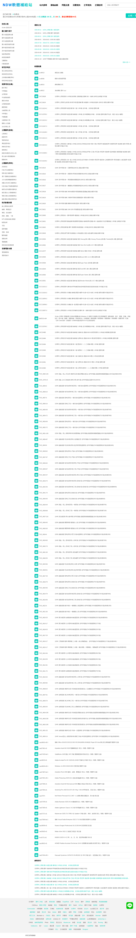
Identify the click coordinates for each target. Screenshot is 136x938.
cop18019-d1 (43, 760)
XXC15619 (42, 197)
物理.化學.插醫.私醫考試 (9, 189)
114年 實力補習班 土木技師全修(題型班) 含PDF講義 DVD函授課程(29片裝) (78, 635)
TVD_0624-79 (43, 594)
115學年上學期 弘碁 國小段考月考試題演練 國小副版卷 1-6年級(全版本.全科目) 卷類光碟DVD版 (84, 102)
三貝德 (80, 912)
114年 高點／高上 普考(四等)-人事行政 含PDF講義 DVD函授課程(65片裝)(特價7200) (80, 540)
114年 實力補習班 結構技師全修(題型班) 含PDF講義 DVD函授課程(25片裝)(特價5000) (81, 617)
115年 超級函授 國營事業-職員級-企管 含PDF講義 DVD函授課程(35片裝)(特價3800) (80, 528)
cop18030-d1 (43, 825)
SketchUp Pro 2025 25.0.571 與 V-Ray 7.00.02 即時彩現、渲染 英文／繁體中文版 (80, 790)
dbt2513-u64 (43, 318)
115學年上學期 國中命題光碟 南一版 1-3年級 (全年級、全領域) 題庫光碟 (77, 108)
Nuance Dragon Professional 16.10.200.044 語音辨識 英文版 (73, 825)
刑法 (53, 915)
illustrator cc (40, 915)
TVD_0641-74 (43, 493)
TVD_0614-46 (43, 653)
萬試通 (52, 926)
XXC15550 (42, 275)
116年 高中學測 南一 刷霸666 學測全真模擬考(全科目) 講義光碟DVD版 (76, 174)
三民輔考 (51, 929)
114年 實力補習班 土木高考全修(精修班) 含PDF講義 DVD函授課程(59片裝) (78, 659)
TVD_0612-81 (43, 665)
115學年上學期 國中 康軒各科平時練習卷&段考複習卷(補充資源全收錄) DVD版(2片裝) (81, 286)
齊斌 (74, 912)
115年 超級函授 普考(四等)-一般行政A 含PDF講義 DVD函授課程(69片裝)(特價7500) (80, 421)
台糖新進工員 (6, 120)
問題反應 (65, 5)
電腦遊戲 (4, 242)
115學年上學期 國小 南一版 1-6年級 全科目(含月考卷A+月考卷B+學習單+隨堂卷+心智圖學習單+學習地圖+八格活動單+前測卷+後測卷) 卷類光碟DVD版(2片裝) (93, 161)
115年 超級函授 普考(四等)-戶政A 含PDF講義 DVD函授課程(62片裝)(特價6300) (79, 451)
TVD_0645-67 (43, 469)
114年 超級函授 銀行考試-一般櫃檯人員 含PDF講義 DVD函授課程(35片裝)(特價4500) (81, 611)
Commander (31, 908)
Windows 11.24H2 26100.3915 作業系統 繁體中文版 (70, 766)
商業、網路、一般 (7, 216)
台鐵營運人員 (6, 110)
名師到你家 (59, 908)
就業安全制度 (40, 919)
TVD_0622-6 (43, 605)
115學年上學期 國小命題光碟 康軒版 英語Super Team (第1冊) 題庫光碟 (76, 263)
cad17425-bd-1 (43, 754)
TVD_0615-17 (43, 647)
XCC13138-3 (43, 132)
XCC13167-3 (43, 126)
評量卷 (65, 915)
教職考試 (4, 150)
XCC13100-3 (43, 292)
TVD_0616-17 (43, 641)
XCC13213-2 (43, 145)
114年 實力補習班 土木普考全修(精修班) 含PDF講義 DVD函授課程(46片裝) (78, 653)
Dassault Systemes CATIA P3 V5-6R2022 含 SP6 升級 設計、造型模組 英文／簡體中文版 (82, 855)
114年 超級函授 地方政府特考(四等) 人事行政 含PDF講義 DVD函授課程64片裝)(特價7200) (82, 677)
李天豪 (71, 915)
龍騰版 (59, 901)
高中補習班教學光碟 (8, 51)
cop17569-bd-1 (43, 819)
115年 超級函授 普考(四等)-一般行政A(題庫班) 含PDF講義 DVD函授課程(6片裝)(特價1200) (82, 397)
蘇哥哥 (59, 915)
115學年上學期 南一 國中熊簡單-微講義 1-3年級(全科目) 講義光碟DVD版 (77, 215)
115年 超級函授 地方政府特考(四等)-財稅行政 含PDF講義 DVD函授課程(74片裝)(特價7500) (83, 481)
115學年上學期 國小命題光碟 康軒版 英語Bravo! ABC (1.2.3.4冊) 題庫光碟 (77, 257)
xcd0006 (41, 78)
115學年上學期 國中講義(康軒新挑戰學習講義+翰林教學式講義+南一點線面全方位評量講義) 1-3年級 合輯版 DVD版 (90, 221)
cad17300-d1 (43, 807)
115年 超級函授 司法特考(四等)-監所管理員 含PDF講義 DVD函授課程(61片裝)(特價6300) (82, 570)
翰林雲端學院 (6, 54)
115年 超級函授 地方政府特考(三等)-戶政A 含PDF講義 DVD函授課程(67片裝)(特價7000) (82, 469)
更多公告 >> (126, 62)
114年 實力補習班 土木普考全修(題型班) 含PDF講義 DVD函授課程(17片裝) (78, 623)
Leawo (46, 926)
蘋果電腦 (4, 229)
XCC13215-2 (43, 120)
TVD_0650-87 (43, 439)
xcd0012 (41, 90)
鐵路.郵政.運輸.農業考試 (9, 199)
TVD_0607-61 (43, 695)
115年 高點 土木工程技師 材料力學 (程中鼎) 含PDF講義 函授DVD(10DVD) (77, 380)
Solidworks (34, 926)
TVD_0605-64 (43, 706)
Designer (85, 929)
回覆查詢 (76, 5)
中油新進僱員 (6, 97)
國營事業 (4, 107)
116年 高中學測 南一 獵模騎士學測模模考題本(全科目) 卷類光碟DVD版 (76, 185)
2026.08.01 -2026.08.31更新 (51, 39)
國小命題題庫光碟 (7, 34)
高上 (56, 929)
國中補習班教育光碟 (8, 47)
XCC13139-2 (43, 161)
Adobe (54, 912)
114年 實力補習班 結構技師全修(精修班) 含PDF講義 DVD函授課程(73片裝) (78, 671)
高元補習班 (90, 915)
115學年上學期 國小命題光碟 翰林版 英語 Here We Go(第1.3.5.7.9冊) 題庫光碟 (79, 245)
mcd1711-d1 (43, 837)
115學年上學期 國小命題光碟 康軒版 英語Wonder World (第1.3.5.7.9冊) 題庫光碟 (79, 281)
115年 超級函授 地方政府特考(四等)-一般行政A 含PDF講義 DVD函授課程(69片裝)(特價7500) (83, 409)
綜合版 (79, 922)
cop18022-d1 (43, 843)
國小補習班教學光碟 (8, 44)
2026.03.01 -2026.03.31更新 (51, 56)
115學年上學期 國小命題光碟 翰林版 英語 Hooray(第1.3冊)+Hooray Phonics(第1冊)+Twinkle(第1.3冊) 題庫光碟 (88, 239)
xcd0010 (41, 84)
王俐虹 (52, 908)
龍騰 (70, 929)
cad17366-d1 (43, 784)
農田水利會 (5, 100)
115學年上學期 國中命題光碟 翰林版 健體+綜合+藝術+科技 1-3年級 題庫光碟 (78, 251)
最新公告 (38, 25)
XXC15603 (42, 233)
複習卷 (46, 908)
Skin (49, 912)
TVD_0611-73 (43, 671)
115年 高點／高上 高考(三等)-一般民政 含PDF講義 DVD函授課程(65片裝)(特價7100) (80, 510)
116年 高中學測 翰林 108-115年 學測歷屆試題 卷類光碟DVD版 (74, 209)
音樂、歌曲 (5, 232)
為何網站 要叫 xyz (60, 90)
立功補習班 (63, 929)
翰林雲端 (94, 901)
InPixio (81, 905)
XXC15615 (42, 174)
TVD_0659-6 (43, 386)
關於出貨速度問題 (60, 78)
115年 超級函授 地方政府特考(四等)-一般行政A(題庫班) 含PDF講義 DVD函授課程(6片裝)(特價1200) (85, 386)
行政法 (48, 915)
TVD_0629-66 (43, 564)
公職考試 (4, 133)
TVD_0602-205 (43, 724)
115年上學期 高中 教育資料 (51, 36)
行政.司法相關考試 (7, 170)
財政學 (104, 915)
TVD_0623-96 (43, 600)
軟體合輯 (4, 222)
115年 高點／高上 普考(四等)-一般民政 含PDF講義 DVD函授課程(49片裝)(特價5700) (80, 504)
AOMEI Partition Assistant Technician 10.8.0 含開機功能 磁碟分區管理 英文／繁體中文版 (82, 843)
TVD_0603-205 (43, 718)
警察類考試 (5, 140)
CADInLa (34, 905)
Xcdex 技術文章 (7, 27)
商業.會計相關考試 (7, 173)
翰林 (38, 912)
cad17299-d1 (43, 802)
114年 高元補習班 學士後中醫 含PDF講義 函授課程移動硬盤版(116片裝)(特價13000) (80, 516)
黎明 (59, 912)
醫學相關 (4, 235)
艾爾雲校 (4, 60)
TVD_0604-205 (43, 712)
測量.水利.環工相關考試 (9, 183)
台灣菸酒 (4, 94)
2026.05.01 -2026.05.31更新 (51, 49)
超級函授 (82, 919)
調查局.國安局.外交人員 (9, 153)
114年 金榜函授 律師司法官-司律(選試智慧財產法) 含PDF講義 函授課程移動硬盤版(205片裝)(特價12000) (87, 724)
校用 (70, 912)
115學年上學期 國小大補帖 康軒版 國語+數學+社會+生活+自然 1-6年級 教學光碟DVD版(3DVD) (84, 298)
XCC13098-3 (43, 304)
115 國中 (31, 901)
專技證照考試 (6, 143)
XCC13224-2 (43, 108)
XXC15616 (42, 180)
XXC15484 (42, 338)
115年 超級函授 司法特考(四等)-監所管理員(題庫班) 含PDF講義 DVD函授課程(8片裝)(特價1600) (84, 445)
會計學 (102, 908)
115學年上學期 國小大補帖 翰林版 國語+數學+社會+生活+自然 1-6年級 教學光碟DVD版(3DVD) (84, 292)
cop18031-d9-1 (43, 742)
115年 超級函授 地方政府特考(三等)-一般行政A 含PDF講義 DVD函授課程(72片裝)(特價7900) (83, 415)
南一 (40, 926)
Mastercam (67, 922)
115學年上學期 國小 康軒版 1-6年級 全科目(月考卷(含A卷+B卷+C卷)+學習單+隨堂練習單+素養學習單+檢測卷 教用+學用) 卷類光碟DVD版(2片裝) (93, 145)
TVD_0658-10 (43, 392)
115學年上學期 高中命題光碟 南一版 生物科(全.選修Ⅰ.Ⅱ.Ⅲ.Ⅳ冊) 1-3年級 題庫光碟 (79, 356)
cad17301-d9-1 (43, 778)
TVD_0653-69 (43, 421)
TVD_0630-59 (43, 558)
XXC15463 (42, 350)
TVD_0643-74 (43, 481)
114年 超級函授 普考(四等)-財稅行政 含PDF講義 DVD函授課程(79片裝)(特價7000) (80, 582)
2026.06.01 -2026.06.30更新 (51, 46)
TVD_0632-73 (43, 546)
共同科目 (4, 166)
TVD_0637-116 (43, 516)
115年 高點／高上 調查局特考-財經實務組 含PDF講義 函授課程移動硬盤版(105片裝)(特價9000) (84, 433)
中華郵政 (4, 91)
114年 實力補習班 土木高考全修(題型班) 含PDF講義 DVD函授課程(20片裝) (78, 629)
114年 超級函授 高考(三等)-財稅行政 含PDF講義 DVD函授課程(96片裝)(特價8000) (80, 588)
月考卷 (31, 922)
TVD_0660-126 (43, 374)
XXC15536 (42, 263)
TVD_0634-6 (43, 534)
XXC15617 (42, 185)
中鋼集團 (4, 117)
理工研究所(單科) (7, 71)
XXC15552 (42, 245)
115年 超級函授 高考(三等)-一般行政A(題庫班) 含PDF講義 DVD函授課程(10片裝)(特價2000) (83, 403)
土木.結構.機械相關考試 (9, 179)
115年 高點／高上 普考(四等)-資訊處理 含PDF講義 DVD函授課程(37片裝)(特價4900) (80, 552)
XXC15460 (42, 368)
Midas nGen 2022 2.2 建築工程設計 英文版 (68, 831)
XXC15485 (42, 332)
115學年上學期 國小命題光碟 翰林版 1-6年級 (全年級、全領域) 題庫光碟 (77, 126)
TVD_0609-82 (43, 683)
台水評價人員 (6, 126)
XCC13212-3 (43, 138)
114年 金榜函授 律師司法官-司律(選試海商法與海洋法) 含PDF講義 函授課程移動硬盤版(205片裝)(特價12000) (88, 718)
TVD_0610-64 (43, 677)
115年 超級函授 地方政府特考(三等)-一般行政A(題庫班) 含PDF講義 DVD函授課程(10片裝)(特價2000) (86, 391)
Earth (75, 905)
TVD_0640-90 (43, 498)
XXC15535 (42, 257)
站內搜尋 (43, 5)
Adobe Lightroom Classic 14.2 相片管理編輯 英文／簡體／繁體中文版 (76, 807)
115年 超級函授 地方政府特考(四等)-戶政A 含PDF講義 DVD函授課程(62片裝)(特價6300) (82, 463)
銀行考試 (4, 88)
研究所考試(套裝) (7, 80)
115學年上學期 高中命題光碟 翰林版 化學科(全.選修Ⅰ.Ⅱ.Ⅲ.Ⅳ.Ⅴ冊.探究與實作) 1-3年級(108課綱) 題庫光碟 (86, 338)
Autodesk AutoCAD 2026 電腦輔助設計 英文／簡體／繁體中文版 (74, 748)
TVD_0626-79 (43, 582)
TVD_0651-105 (43, 433)
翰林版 (50, 905)
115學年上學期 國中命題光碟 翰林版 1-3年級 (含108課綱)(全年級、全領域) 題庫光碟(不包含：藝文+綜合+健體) (89, 114)
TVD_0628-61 (43, 570)
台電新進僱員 (6, 104)
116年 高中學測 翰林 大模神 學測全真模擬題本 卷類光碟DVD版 (74, 197)
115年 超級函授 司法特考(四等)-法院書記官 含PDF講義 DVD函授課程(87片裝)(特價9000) (82, 439)
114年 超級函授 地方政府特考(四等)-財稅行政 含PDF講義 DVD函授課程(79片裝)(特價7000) (83, 594)
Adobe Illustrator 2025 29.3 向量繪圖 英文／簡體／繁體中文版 (74, 802)
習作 (83, 915)
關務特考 (4, 159)
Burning (100, 922)
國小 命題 (65, 926)
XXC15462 (42, 356)
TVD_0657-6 (43, 397)
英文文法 (59, 922)
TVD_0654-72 (43, 415)
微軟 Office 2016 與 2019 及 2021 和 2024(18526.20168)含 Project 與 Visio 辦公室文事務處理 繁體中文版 (87, 742)
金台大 (86, 908)
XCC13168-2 (43, 153)
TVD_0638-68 (43, 510)
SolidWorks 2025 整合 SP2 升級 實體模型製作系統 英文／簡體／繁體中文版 (78, 754)
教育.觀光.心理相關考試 (9, 192)
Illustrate (98, 915)
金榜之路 (48, 919)
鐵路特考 (4, 137)
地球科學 (102, 926)
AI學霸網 (39, 908)
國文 (106, 922)
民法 (92, 912)
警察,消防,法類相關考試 (9, 196)
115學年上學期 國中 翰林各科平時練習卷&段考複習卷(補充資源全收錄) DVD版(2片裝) (61, 868)
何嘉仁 (65, 912)
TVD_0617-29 (43, 635)
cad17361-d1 (43, 748)
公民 (46, 901)
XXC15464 (42, 344)
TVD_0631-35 (43, 552)
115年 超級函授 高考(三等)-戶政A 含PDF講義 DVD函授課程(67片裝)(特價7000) (79, 457)
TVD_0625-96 (43, 588)
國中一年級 (73, 926)
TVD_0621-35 (43, 611)
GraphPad (66, 901)
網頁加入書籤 (59, 72)
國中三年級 (87, 905)
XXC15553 (42, 239)
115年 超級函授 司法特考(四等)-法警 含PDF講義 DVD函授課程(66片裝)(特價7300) (80, 564)
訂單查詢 (87, 5)
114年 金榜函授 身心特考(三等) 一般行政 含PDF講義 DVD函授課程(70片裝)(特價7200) (81, 700)
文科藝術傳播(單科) (8, 77)
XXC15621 (42, 209)
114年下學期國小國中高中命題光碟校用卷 (55, 59)
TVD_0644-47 (43, 475)
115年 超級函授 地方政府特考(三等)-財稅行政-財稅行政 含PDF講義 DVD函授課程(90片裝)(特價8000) (86, 487)
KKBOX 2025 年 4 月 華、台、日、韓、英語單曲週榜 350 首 (73, 837)
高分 (104, 912)
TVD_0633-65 (43, 540)
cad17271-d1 (43, 813)
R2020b (80, 908)
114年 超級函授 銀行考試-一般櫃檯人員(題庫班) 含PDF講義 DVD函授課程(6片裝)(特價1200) (83, 605)
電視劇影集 (5, 252)
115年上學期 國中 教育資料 (51, 33)
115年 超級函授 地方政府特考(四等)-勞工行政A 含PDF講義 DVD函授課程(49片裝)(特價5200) (83, 475)
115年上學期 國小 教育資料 (51, 30)
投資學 (67, 908)
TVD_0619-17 (43, 623)
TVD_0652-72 (43, 427)
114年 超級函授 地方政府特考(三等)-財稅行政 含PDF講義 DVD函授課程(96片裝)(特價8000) (83, 599)
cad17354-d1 (43, 790)
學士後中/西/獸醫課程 (8, 156)
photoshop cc (102, 919)
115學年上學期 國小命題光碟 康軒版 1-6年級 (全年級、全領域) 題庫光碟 (77, 138)
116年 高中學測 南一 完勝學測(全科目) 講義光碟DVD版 (72, 168)
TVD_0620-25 (43, 617)
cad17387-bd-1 (43, 772)
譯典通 (88, 901)
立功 (95, 922)
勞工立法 (32, 915)
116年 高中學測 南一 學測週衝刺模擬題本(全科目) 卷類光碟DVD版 (75, 179)
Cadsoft (58, 926)
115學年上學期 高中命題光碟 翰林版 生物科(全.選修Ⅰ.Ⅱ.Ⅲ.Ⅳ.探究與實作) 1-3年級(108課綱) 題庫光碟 (85, 332)
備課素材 (32, 912)
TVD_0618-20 (43, 629)
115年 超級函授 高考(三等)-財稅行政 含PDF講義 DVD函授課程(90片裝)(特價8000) (80, 498)
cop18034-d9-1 (43, 766)
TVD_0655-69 (43, 409)
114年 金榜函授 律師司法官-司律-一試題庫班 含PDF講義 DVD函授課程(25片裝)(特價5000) (82, 730)
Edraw (77, 901)
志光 (107, 908)
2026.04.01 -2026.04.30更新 (51, 52)
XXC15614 (42, 168)
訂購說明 (99, 5)
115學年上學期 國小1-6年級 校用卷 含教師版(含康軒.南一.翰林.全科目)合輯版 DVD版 (81, 96)
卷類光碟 (52, 901)
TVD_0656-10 (43, 403)
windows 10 (56, 919)
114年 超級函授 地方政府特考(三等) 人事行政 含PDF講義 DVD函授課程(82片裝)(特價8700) (83, 683)
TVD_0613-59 (43, 659)
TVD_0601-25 (43, 730)
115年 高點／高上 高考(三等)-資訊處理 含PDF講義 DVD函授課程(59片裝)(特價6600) (80, 558)
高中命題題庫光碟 (7, 41)
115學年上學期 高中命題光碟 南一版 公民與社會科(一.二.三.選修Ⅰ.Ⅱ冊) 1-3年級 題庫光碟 (82, 368)
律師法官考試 (6, 146)
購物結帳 (54, 5)
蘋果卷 (95, 905)
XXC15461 (42, 362)
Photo (46, 922)
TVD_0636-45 (43, 522)
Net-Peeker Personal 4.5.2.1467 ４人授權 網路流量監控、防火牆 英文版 (77, 796)
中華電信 (4, 113)
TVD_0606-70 (43, 701)
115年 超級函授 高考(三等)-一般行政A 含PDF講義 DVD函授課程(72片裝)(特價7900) (80, 427)
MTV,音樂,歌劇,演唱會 (9, 219)
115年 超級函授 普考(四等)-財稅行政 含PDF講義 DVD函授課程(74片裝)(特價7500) (80, 493)
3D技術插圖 (77, 929)
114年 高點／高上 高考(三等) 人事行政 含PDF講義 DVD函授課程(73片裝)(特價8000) (80, 546)
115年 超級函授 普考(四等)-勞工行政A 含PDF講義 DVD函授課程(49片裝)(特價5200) (80, 576)
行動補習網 (5, 64)
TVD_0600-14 (43, 736)
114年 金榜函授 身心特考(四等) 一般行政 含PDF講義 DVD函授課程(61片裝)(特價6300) (81, 695)
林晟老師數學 (6, 57)
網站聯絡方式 (59, 84)
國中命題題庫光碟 (7, 38)
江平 (72, 901)
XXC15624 (42, 102)
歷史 (55, 905)
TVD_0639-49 (43, 504)
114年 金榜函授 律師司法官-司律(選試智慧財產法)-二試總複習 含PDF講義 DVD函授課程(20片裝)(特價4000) (88, 689)
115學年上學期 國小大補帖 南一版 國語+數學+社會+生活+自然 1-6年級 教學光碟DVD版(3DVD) (84, 304)
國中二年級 (39, 901)
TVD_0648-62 (43, 451)
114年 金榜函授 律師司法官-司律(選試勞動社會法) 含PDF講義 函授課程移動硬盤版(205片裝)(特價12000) (87, 712)
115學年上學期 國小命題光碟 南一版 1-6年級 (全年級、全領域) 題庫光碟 (77, 132)
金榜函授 (87, 912)
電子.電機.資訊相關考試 (9, 176)
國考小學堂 (42, 905)
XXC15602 (42, 227)
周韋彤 (52, 922)
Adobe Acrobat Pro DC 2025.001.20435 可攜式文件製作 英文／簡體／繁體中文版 (79, 760)
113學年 (101, 905)
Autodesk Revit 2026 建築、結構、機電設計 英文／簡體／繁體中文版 (76, 772)
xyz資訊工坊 (94, 908)
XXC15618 (42, 191)
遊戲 (84, 922)
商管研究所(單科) (7, 74)
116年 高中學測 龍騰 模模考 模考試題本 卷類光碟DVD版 (72, 203)
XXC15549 (42, 269)
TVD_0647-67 (43, 457)
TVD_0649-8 (43, 445)
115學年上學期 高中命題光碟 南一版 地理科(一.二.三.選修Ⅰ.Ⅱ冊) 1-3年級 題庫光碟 (79, 350)
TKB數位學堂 (63, 905)
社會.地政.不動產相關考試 (10, 186)
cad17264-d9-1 (43, 855)
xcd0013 (41, 72)
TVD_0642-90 (43, 487)
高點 (96, 926)
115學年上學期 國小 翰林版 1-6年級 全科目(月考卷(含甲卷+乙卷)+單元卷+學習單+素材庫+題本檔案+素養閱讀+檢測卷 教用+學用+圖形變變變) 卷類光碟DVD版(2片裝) (92, 153)
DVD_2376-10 (43, 380)
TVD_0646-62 (43, 463)
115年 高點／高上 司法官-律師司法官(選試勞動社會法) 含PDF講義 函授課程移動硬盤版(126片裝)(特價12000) (88, 374)
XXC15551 (42, 281)
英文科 (44, 912)
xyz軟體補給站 (91, 919)
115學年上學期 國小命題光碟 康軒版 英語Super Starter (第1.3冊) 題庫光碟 (77, 274)
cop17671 (42, 796)
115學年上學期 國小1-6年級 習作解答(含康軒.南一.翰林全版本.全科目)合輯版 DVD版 (81, 310)
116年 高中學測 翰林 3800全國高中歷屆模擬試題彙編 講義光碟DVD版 (76, 191)
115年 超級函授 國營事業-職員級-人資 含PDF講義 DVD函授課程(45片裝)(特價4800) (80, 522)
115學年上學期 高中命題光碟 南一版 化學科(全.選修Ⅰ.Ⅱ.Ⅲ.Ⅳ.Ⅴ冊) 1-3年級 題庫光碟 (80, 362)
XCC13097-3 (43, 310)
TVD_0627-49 (43, 576)
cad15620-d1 (43, 831)
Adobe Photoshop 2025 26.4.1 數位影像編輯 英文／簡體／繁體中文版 (76, 778)
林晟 (73, 922)
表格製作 (65, 919)
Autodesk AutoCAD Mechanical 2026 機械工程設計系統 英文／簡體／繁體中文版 (79, 784)
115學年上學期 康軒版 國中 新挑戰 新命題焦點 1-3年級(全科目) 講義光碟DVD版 (79, 227)
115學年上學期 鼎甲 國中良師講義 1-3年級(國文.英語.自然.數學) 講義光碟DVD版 (79, 233)
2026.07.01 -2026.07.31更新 (51, 43)
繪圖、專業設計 (7, 209)
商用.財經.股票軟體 (8, 245)
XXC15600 (42, 215)
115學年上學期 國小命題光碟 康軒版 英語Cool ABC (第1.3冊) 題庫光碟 (76, 269)
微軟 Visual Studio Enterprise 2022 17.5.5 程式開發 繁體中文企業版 (75, 819)
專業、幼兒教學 (7, 212)
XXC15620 (42, 203)
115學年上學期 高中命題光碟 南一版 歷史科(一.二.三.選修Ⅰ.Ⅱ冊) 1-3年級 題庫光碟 (79, 344)
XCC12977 (42, 251)
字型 (3, 225)
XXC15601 (42, 221)
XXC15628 (42, 96)
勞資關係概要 (103, 901)
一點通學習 (89, 926)
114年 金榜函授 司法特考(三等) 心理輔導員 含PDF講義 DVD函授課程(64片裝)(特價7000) (82, 706)
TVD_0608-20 (43, 689)
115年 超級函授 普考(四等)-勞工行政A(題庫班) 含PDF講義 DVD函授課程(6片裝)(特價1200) (82, 534)
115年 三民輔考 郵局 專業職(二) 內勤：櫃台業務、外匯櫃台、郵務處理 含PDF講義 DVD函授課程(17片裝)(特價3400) (90, 647)
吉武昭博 (99, 912)
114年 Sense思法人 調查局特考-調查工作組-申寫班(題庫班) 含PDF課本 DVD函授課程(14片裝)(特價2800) (87, 736)
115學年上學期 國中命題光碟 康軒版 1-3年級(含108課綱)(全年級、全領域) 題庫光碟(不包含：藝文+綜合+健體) (88, 120)
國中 (82, 901)
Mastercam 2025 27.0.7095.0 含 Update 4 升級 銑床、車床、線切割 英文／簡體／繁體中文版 (83, 813)
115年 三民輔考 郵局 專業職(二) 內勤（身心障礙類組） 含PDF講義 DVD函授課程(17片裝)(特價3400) (85, 641)
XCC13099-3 (43, 298)
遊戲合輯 (4, 238)
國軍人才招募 (6, 123)
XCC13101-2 (43, 286)
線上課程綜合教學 (7, 206)
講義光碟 (77, 915)
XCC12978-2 (43, 114)
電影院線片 (5, 255)
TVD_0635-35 (43, 528)
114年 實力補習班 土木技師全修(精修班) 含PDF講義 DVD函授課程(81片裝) (78, 665)
